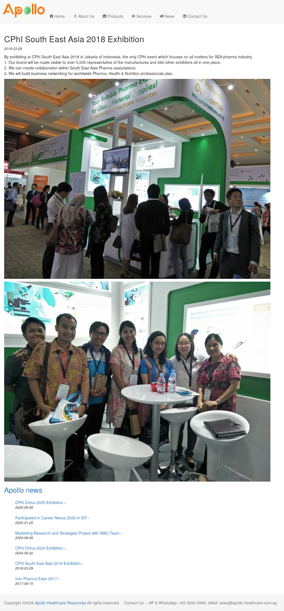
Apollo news (23, 489)
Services (143, 16)
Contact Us (197, 16)
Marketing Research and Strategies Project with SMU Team (67, 533)
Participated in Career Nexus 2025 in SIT (51, 517)
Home (59, 16)
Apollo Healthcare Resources (60, 602)
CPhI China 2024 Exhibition (39, 548)
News (169, 16)
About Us (85, 16)
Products (114, 16)
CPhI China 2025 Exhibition (39, 502)
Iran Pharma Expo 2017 (36, 578)
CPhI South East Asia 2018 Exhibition (48, 563)
